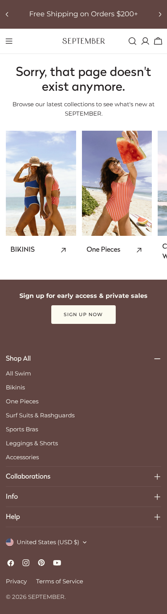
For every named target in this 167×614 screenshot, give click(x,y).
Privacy (16, 581)
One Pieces (22, 401)
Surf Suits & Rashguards (40, 415)
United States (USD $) (48, 542)
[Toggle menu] (9, 41)
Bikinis (15, 387)
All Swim (18, 373)
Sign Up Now (83, 314)
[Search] (132, 41)
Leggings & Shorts (32, 443)
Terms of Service (59, 581)
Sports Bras (22, 429)
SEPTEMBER (46, 596)
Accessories (22, 457)
